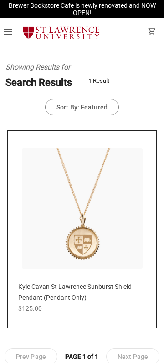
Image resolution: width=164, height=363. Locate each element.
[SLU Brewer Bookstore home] (61, 33)
